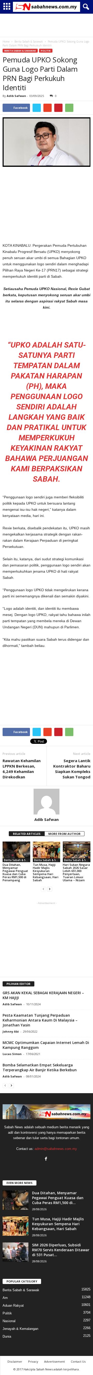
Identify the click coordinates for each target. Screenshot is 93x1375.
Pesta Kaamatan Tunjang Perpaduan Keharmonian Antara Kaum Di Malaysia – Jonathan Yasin (40, 1020)
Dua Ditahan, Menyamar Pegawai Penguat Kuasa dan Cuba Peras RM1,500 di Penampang (15, 872)
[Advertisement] (46, 25)
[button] (85, 7)
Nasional (9, 1321)
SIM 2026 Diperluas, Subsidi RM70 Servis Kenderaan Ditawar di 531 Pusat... (60, 1249)
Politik (46, 50)
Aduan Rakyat (13, 1305)
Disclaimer (14, 1361)
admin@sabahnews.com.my (56, 1149)
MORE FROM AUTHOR (64, 834)
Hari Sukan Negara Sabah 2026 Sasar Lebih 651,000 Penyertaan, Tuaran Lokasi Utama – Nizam (76, 872)
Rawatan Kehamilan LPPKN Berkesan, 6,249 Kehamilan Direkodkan (22, 768)
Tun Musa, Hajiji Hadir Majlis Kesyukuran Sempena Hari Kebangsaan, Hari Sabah (45, 872)
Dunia (7, 1336)
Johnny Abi (11, 1031)
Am (5, 1298)
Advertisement (54, 1361)
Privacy (33, 1361)
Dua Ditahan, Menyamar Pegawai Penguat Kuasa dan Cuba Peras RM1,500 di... (57, 1197)
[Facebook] (46, 1159)
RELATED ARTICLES (27, 834)
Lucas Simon (12, 1054)
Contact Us (78, 1361)
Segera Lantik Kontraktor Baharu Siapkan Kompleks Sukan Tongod (71, 768)
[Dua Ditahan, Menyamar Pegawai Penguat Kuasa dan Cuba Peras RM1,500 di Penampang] (16, 852)
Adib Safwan (16, 96)
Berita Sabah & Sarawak (20, 50)
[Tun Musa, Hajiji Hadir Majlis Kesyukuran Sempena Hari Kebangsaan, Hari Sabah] (46, 852)
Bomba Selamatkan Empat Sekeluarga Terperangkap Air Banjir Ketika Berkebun (40, 1067)
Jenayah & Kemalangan (20, 1329)
